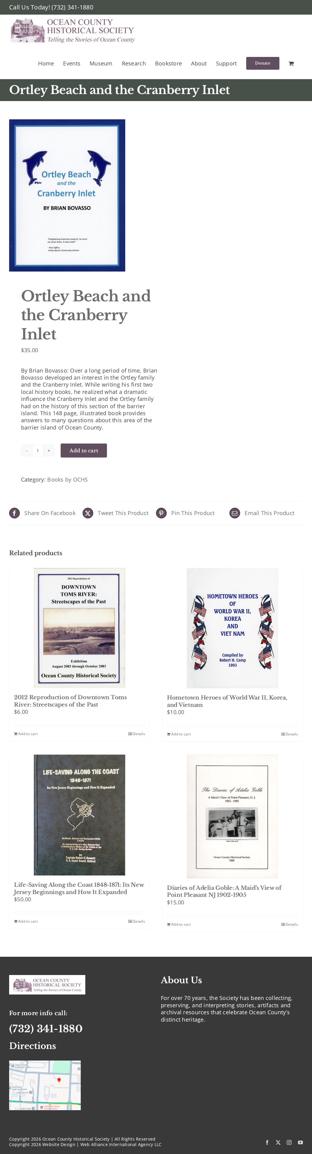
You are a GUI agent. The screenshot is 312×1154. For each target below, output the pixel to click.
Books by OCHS (67, 479)
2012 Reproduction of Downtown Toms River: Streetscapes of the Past (70, 701)
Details (139, 733)
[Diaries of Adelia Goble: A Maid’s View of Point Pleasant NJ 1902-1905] (232, 817)
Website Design (58, 1144)
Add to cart (83, 450)
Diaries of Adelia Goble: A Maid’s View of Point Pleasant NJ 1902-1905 (224, 891)
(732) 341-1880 (72, 7)
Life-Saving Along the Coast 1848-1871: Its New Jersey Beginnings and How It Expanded (79, 888)
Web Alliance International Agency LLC (121, 1144)
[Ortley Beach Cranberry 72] (79, 195)
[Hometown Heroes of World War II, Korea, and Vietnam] (232, 628)
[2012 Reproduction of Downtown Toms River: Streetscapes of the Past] (79, 628)
